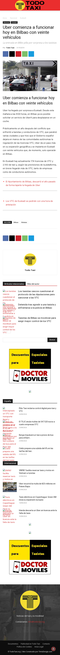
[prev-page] (4, 331)
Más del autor (33, 284)
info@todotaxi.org (36, 621)
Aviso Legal (38, 647)
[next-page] (9, 331)
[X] (12, 54)
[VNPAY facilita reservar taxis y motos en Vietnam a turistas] (10, 477)
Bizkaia (24, 222)
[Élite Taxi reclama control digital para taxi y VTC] (10, 419)
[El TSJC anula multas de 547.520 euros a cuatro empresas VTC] (10, 430)
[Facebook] (5, 54)
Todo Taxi (10, 48)
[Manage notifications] (53, 649)
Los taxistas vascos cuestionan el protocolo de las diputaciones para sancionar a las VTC (36, 294)
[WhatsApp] (25, 54)
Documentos (13, 644)
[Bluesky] (41, 629)
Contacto (46, 644)
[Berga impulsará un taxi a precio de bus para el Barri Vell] (10, 441)
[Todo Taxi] (30, 5)
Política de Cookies (24, 647)
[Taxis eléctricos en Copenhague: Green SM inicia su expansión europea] (10, 506)
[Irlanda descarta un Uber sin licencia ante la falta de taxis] (10, 516)
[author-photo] (30, 266)
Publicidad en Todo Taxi (30, 644)
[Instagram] (26, 629)
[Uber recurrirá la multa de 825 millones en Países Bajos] (10, 487)
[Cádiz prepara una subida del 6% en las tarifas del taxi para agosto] (10, 455)
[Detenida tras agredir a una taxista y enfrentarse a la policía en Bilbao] (10, 312)
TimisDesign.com (45, 651)
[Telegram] (31, 54)
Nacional (13, 18)
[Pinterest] (18, 54)
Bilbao (16, 222)
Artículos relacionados (14, 284)
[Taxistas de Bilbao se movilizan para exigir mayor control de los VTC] (10, 325)
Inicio (5, 18)
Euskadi (23, 18)
